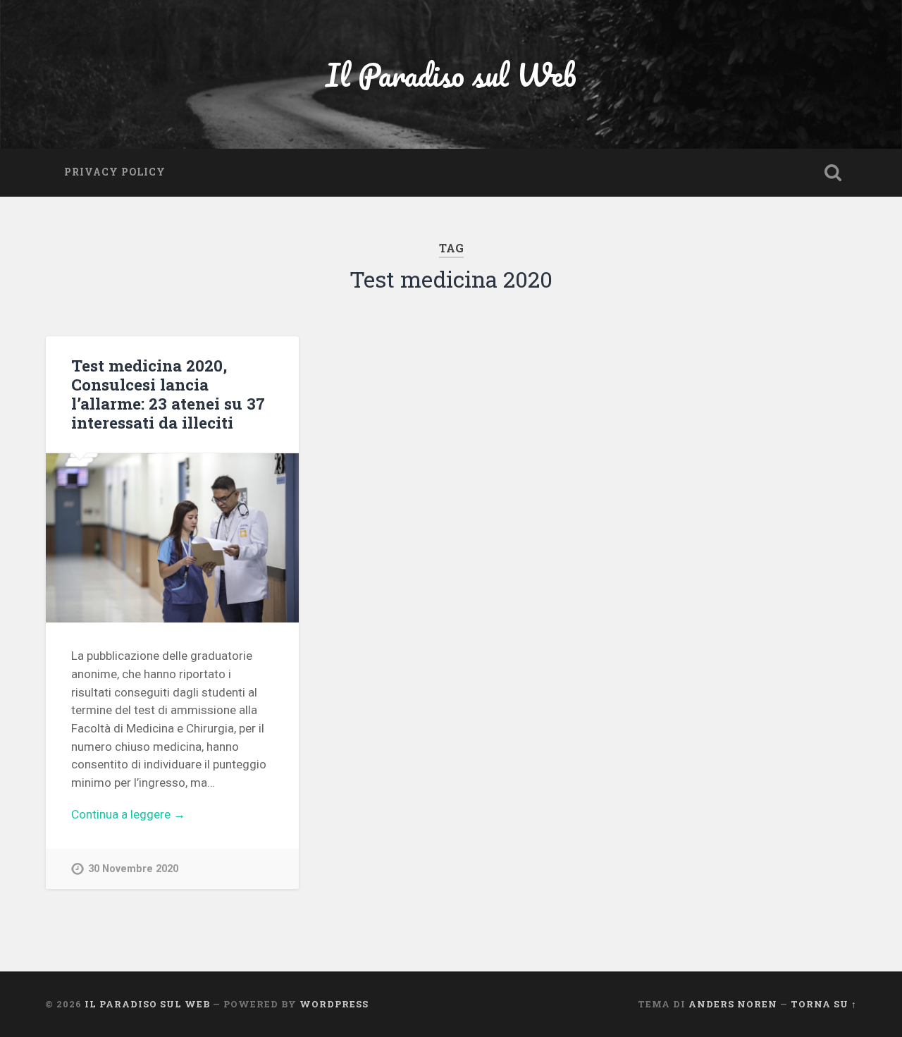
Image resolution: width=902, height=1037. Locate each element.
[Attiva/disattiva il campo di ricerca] (833, 173)
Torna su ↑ (824, 1004)
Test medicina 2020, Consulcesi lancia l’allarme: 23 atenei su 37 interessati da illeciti (168, 394)
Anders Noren (732, 1004)
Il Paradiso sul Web (451, 74)
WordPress (334, 1004)
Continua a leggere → (128, 814)
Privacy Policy (115, 172)
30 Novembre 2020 (133, 869)
